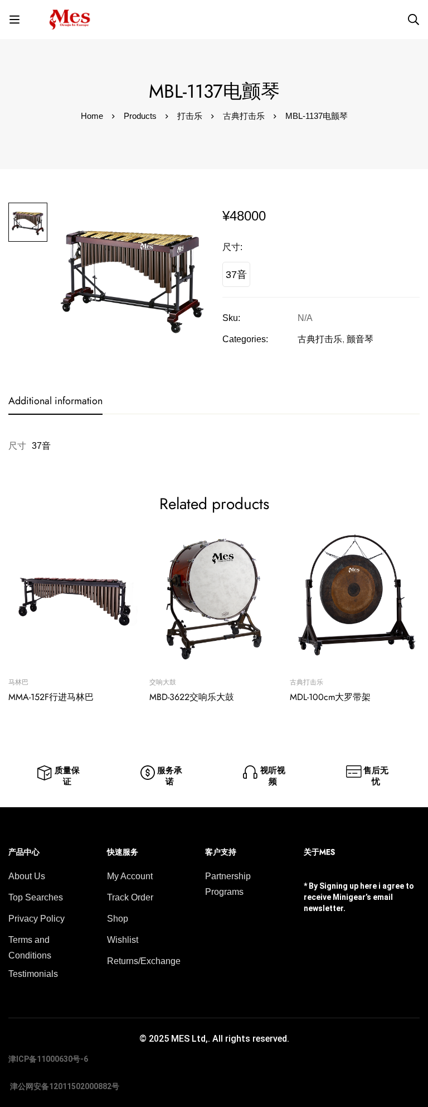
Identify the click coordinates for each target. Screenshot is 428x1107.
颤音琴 (360, 339)
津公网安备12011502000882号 (63, 1086)
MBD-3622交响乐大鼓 (191, 697)
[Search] (413, 19)
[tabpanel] (214, 446)
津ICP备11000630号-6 (48, 1059)
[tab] (55, 401)
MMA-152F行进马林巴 (51, 697)
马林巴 (18, 682)
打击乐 (189, 116)
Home (92, 116)
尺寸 (232, 247)
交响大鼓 (162, 682)
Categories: (245, 339)
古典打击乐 (244, 116)
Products (140, 116)
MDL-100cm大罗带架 (330, 697)
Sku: (231, 318)
